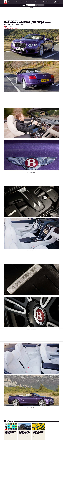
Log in (58, 2)
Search (55, 2)
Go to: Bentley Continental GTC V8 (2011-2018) (12, 28)
